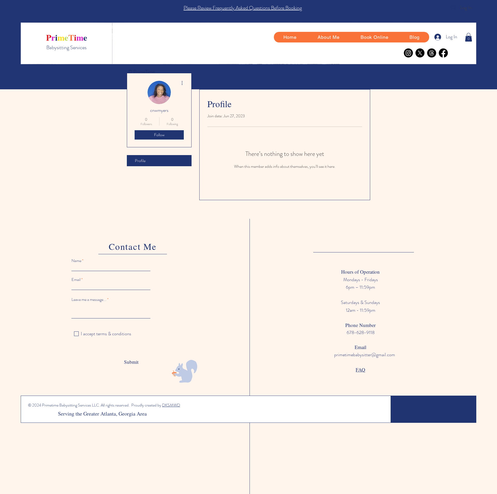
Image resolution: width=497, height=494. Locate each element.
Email (76, 280)
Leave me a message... (88, 299)
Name (76, 261)
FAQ (360, 369)
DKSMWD (171, 405)
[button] (468, 37)
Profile (140, 161)
